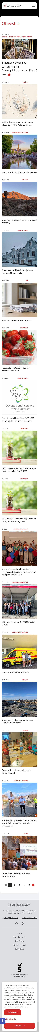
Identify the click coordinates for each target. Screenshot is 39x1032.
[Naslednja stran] (33, 885)
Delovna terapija (23, 230)
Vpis (27, 280)
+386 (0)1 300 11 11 (11, 918)
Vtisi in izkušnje (27, 37)
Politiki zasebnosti (20, 1002)
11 (29, 885)
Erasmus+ (4, 37)
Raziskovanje (19, 937)
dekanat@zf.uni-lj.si (29, 918)
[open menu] (33, 5)
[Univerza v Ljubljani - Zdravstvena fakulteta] (13, 6)
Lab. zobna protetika (15, 37)
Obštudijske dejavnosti (21, 529)
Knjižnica (19, 941)
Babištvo (25, 82)
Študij (19, 933)
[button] (2, 1021)
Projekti (25, 730)
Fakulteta (19, 949)
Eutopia (26, 833)
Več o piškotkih (10, 1019)
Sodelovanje (19, 945)
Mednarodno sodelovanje (20, 132)
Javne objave (24, 328)
